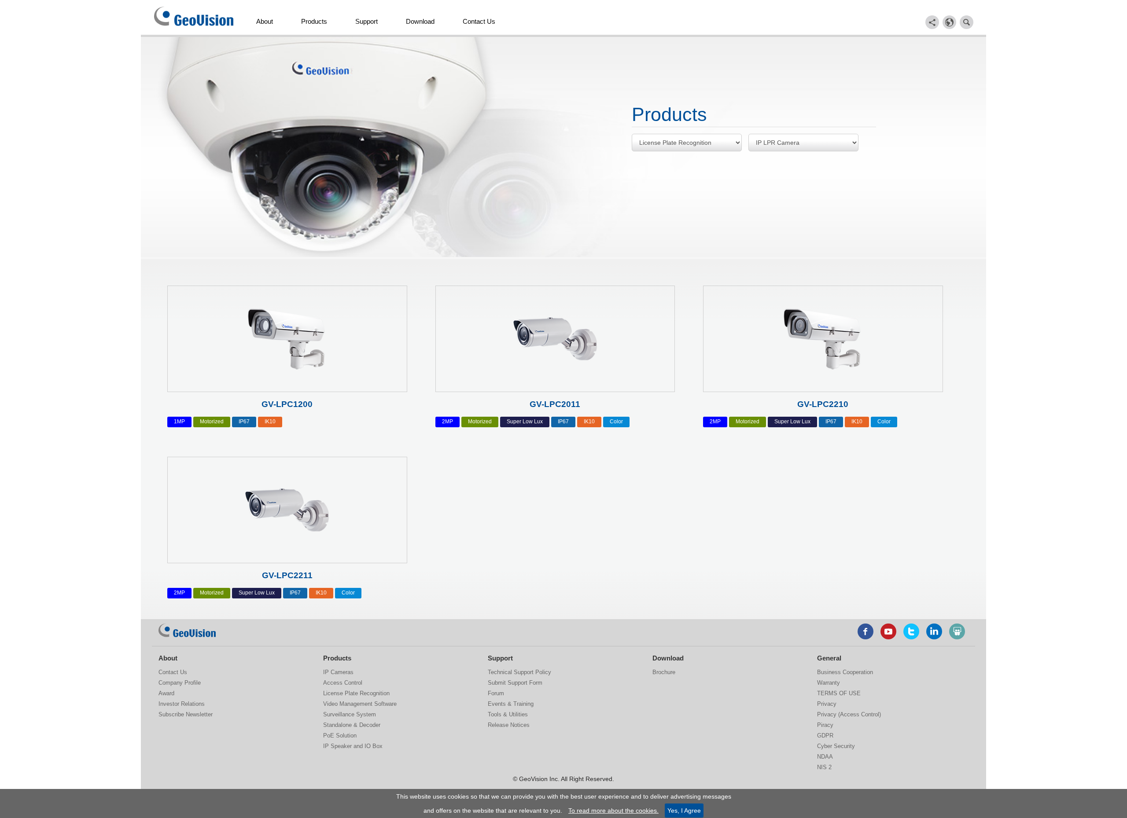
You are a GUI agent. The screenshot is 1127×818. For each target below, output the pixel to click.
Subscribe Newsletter (185, 714)
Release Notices (509, 725)
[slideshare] (957, 631)
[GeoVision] (187, 631)
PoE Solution (340, 735)
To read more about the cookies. (613, 810)
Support (366, 21)
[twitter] (911, 631)
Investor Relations (181, 704)
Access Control (342, 682)
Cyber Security (836, 746)
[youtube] (888, 631)
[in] (934, 631)
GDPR (825, 735)
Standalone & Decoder (351, 725)
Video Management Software (360, 704)
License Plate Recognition (356, 693)
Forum (496, 693)
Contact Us (479, 21)
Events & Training (511, 704)
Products (314, 21)
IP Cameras (338, 672)
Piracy (825, 725)
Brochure (663, 672)
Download (420, 21)
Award (166, 693)
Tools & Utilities (508, 714)
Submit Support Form (515, 682)
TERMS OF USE (839, 693)
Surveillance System (349, 714)
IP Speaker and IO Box (353, 746)
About (264, 21)
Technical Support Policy (519, 672)
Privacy (826, 704)
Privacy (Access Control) (849, 714)
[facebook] (865, 631)
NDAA (825, 756)
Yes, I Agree (684, 810)
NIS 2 (824, 767)
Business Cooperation (845, 672)
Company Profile (179, 682)
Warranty (828, 682)
